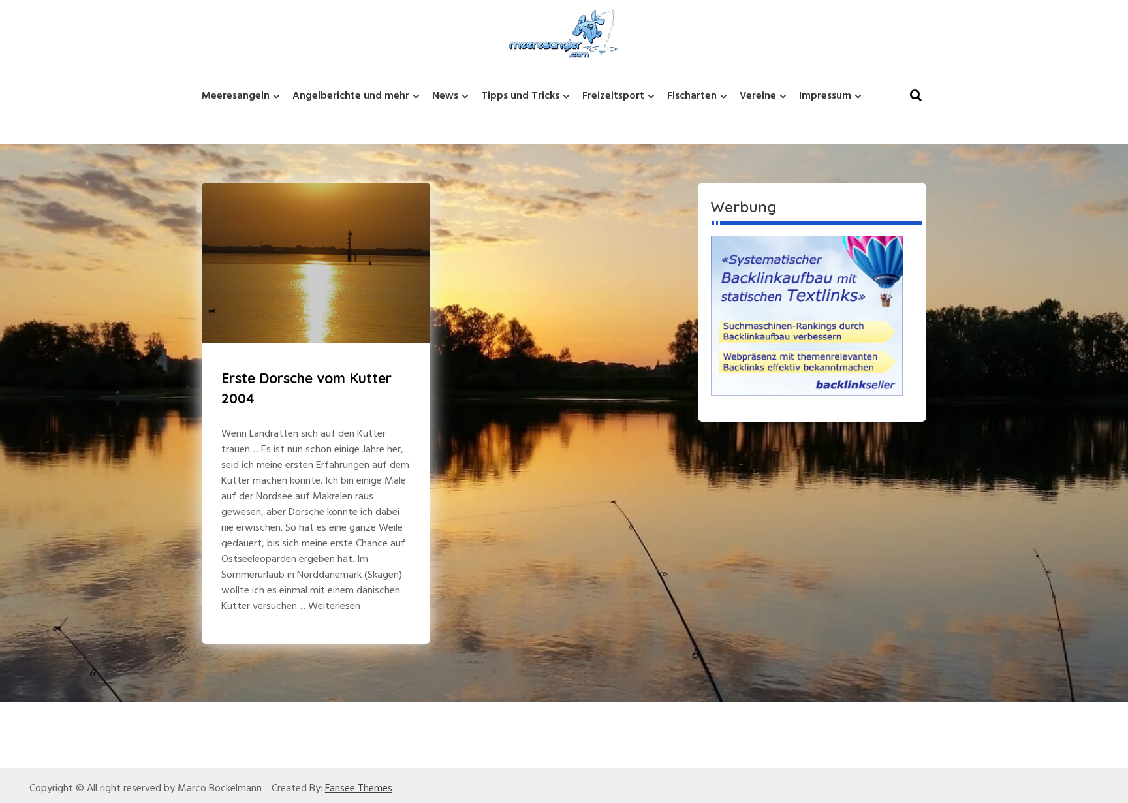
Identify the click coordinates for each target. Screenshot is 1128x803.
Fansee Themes (358, 788)
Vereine (758, 95)
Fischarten (692, 95)
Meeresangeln (236, 95)
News (445, 95)
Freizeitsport (613, 95)
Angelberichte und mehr (350, 95)
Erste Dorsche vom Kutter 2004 (306, 388)
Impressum (825, 95)
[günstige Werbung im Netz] (807, 315)
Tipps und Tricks (520, 95)
